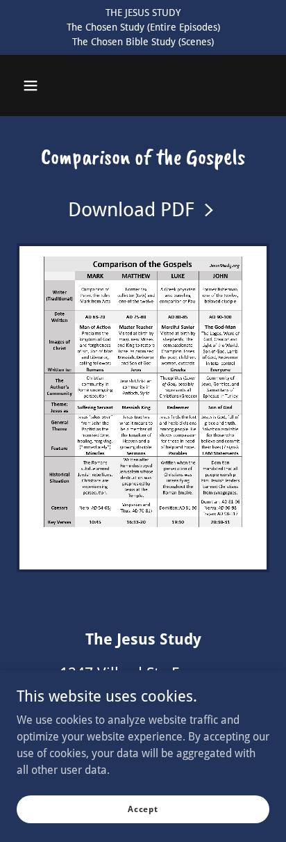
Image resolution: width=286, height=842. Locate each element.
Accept (143, 808)
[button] (30, 85)
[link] (143, 209)
